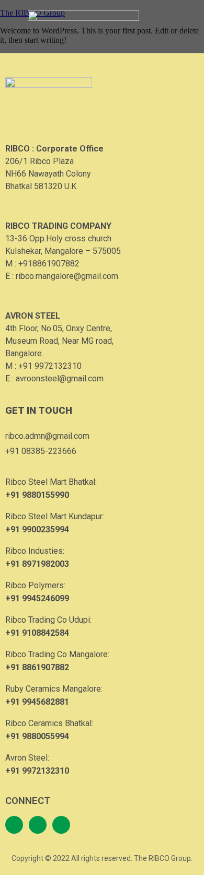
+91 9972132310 (50, 366)
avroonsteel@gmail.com (60, 378)
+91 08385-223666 (40, 451)
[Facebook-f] (14, 825)
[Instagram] (38, 825)
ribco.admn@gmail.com (47, 436)
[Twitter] (61, 825)
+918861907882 (49, 264)
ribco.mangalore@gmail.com (67, 276)
